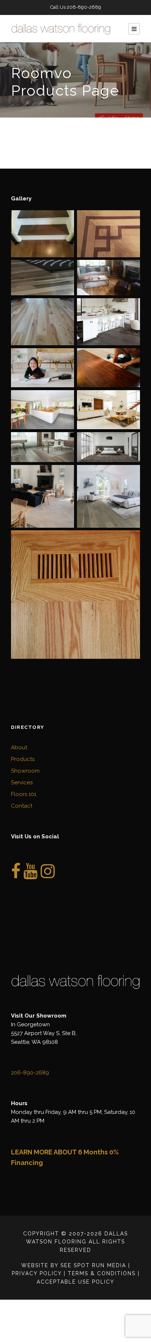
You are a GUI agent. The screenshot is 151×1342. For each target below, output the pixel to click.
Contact (21, 806)
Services (22, 782)
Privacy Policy (37, 1273)
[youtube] (30, 875)
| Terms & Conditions (100, 1273)
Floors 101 (23, 794)
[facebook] (16, 875)
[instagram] (48, 875)
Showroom (25, 771)
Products (22, 759)
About (19, 747)
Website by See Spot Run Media (73, 1265)
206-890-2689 (84, 7)
